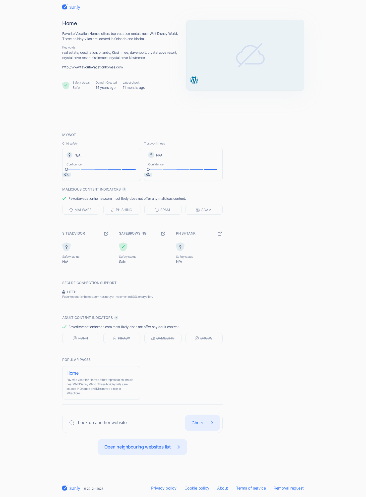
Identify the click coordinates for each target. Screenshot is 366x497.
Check (197, 422)
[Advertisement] (183, 111)
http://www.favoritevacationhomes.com (92, 67)
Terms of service (251, 488)
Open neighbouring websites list (137, 446)
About (222, 488)
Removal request (289, 488)
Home (72, 373)
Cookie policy (196, 488)
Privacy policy (163, 488)
